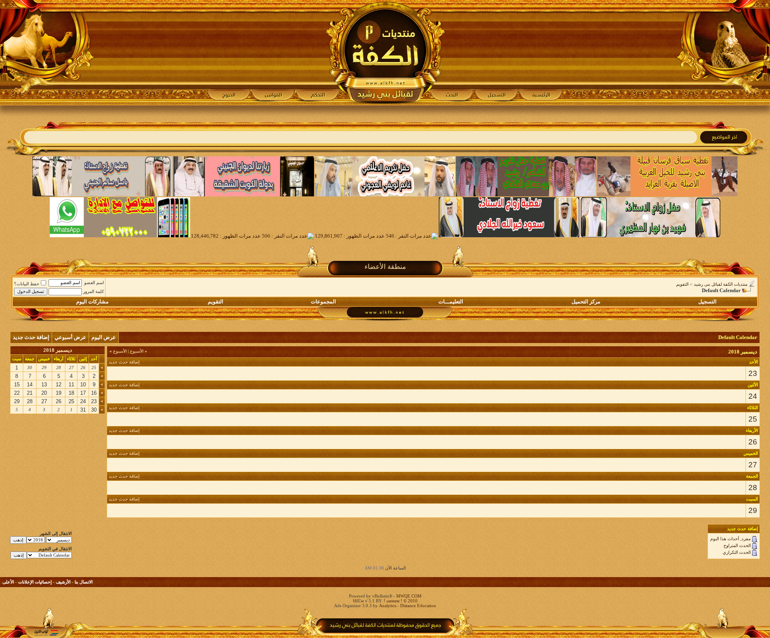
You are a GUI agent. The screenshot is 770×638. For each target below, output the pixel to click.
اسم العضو (94, 282)
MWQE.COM (408, 596)
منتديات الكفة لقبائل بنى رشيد (721, 284)
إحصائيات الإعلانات (35, 581)
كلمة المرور (93, 291)
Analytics (387, 605)
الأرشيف (63, 581)
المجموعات (323, 302)
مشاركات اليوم (92, 302)
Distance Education (418, 605)
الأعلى (8, 581)
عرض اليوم (103, 337)
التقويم (682, 284)
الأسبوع (138, 351)
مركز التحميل (585, 302)
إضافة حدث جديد (31, 337)
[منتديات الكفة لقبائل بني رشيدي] (385, 52)
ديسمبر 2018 (57, 350)
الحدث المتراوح (737, 545)
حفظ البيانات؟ (26, 283)
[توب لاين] (46, 632)
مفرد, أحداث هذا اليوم (730, 538)
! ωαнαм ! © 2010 (400, 600)
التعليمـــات (450, 302)
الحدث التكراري (737, 552)
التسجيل (707, 302)
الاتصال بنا (84, 581)
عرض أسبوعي (70, 337)
